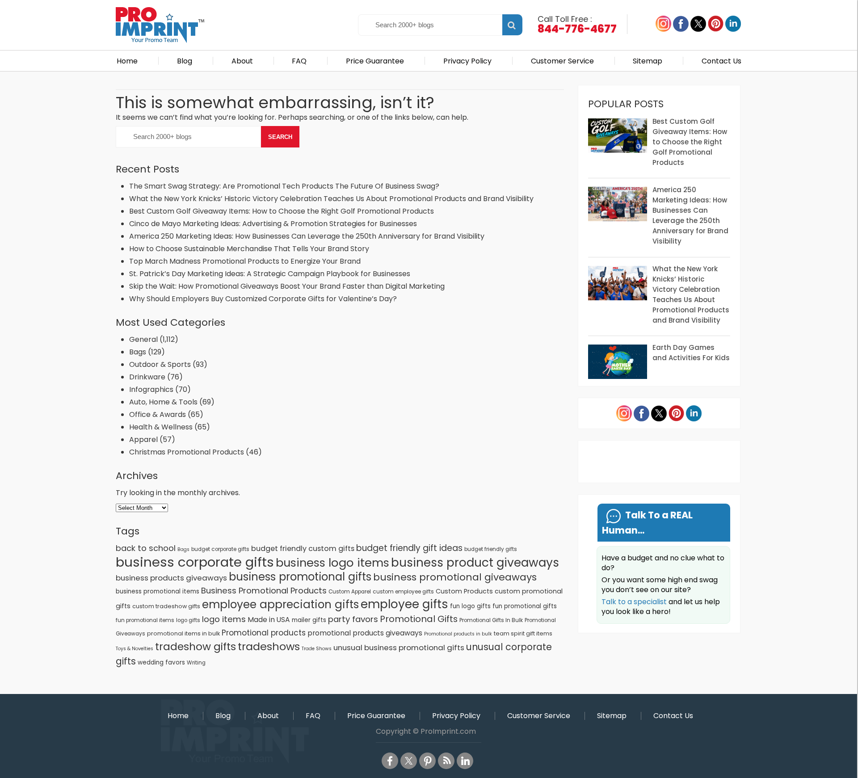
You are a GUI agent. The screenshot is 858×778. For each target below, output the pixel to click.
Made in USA (269, 619)
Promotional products (264, 632)
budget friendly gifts (490, 549)
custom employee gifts (403, 591)
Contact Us (721, 61)
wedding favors (161, 662)
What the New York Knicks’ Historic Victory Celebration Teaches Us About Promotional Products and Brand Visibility (331, 198)
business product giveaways (475, 562)
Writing (196, 662)
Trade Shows (317, 648)
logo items (224, 619)
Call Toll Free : (577, 23)
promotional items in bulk (183, 633)
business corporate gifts (195, 562)
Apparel (143, 439)
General (143, 339)
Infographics (151, 389)
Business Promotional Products (264, 591)
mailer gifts (309, 620)
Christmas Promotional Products (186, 452)
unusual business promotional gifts (398, 647)
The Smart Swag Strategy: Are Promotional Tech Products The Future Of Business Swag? (284, 186)
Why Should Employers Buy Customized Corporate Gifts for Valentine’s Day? (263, 299)
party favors (353, 619)
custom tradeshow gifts (166, 606)
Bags (137, 352)
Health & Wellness (161, 427)
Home (127, 61)
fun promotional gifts (524, 606)
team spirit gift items (523, 633)
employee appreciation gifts (280, 604)
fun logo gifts (470, 606)
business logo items (332, 563)
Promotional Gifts (419, 619)
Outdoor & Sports (160, 364)
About (242, 61)
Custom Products (464, 591)
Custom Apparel (349, 591)
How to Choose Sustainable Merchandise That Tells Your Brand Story (249, 249)
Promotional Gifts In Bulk (491, 620)
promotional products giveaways (364, 633)
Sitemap (647, 61)
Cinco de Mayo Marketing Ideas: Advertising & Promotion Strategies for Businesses (274, 224)
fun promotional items (145, 620)
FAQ (299, 61)
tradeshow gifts (195, 646)
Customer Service (562, 61)
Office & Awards (157, 414)
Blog (184, 61)
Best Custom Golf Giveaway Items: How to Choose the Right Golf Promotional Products (281, 211)
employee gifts (404, 604)
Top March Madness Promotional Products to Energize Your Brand (245, 261)
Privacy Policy (467, 61)
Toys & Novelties (134, 648)
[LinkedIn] (465, 761)
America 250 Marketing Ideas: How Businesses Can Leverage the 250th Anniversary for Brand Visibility (306, 236)
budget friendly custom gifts (302, 548)
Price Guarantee (375, 61)
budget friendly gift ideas (409, 548)
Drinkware (147, 377)
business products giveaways (171, 577)
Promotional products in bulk (458, 634)
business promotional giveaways (455, 577)
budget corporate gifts (220, 549)
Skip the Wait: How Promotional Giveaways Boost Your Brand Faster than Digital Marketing (287, 286)
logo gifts (188, 620)
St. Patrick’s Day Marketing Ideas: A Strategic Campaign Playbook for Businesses (269, 274)
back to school (146, 548)
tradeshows (269, 646)
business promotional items (157, 591)
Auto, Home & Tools (163, 402)
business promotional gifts (300, 577)
